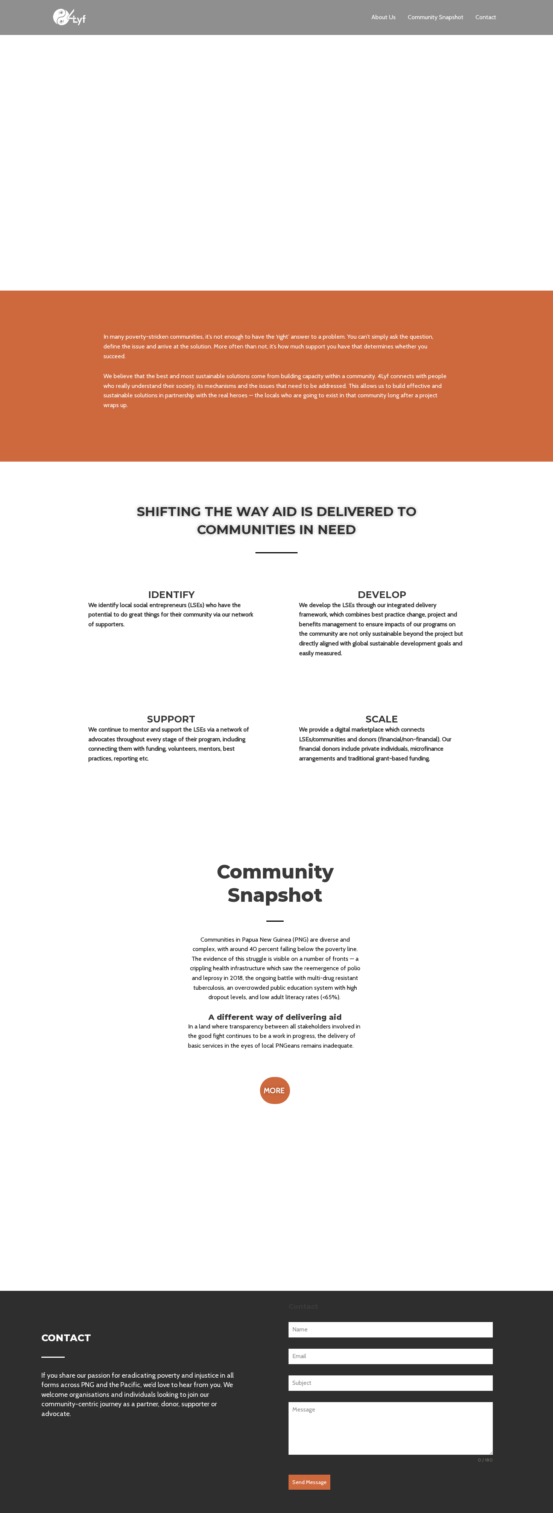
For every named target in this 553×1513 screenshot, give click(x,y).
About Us (383, 17)
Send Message (309, 1482)
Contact (486, 17)
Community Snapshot (435, 17)
